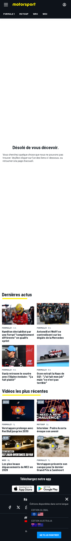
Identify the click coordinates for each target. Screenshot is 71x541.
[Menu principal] (6, 4)
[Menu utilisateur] (64, 4)
